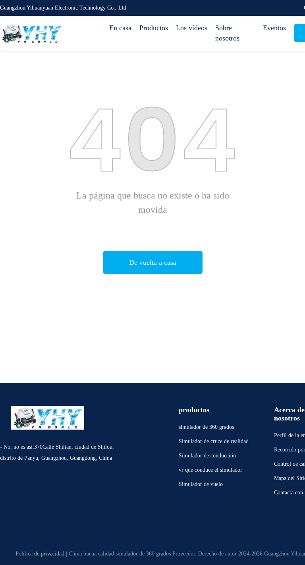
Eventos (274, 28)
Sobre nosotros (227, 33)
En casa (120, 28)
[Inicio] (32, 33)
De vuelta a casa (152, 262)
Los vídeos (191, 28)
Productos (153, 28)
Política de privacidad (39, 554)
